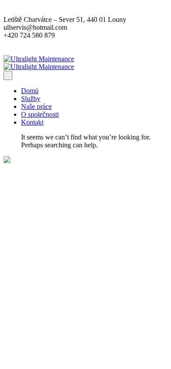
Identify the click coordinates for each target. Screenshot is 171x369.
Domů (30, 90)
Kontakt (32, 122)
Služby (30, 98)
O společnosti (40, 114)
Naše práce (36, 106)
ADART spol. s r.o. (65, 175)
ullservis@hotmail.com (53, 307)
